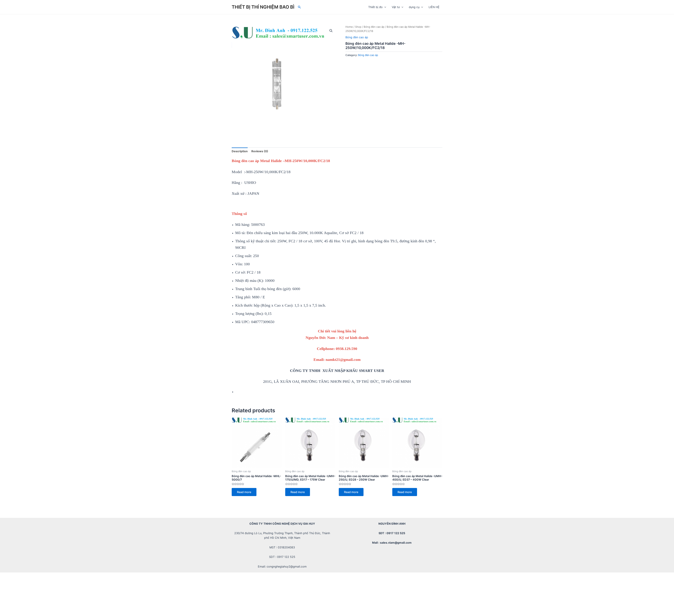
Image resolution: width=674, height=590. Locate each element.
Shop (358, 26)
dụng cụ (414, 7)
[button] (331, 31)
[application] (384, 7)
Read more (244, 492)
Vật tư (396, 7)
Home (349, 26)
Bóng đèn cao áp (374, 26)
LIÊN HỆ (434, 7)
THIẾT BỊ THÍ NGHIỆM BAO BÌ (263, 7)
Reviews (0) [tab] (259, 151)
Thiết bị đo (375, 7)
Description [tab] (240, 151)
